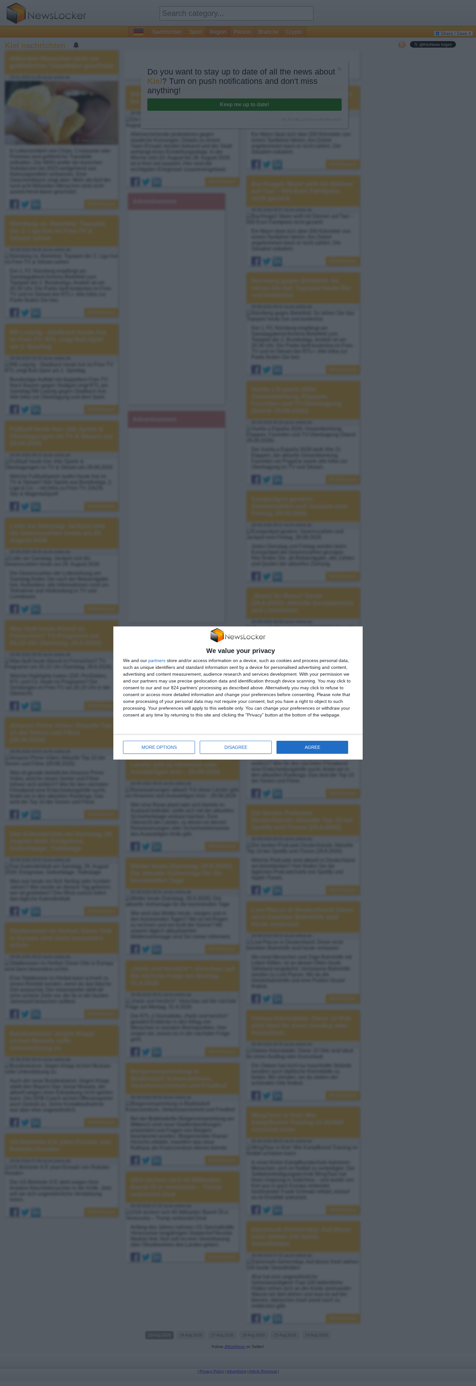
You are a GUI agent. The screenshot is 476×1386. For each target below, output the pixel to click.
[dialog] (238, 693)
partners (156, 660)
